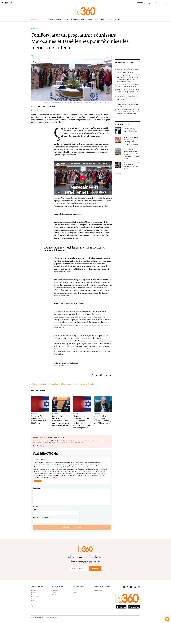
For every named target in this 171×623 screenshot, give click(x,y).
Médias (90, 19)
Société (66, 19)
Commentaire (38, 488)
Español (158, 3)
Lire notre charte (38, 446)
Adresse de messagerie (41, 517)
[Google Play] (134, 606)
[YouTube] (131, 587)
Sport (96, 19)
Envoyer (95, 568)
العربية (166, 3)
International (75, 19)
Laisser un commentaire (71, 527)
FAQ (74, 590)
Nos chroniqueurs (35, 609)
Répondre (38, 481)
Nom (34, 510)
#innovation (53, 384)
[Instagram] (139, 587)
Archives (54, 594)
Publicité (54, 592)
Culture (83, 19)
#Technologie (66, 384)
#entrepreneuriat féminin (84, 384)
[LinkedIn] (135, 587)
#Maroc (34, 384)
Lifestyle (109, 19)
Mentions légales (98, 590)
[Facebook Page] (124, 587)
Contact (75, 592)
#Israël (43, 384)
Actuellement (34, 19)
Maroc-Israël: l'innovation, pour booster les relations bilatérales (74, 249)
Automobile (34, 603)
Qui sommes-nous (56, 590)
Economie (59, 19)
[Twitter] (128, 587)
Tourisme (117, 19)
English (149, 3)
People (102, 19)
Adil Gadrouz (51, 106)
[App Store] (121, 606)
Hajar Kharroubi (39, 106)
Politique (51, 19)
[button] (167, 619)
